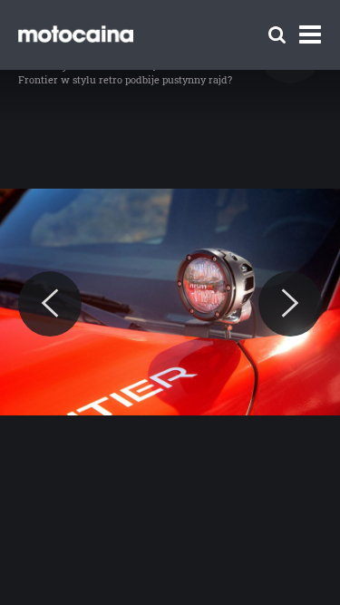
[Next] (290, 304)
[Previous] (50, 304)
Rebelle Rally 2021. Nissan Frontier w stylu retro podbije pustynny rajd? (125, 72)
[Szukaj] (277, 35)
